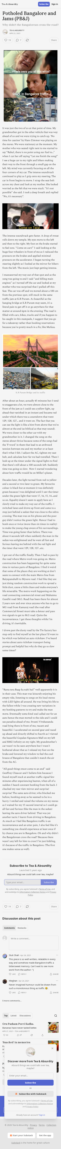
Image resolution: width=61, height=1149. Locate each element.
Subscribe (44, 4)
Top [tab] (6, 1015)
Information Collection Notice (40, 1103)
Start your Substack (23, 1135)
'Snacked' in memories (16, 1042)
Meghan (13, 980)
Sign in (55, 4)
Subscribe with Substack (32, 1093)
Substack (15, 1142)
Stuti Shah (14, 955)
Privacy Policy (32, 1106)
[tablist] (15, 928)
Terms (42, 1125)
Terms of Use (46, 1100)
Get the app (45, 1135)
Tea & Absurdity (16, 30)
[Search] (56, 1016)
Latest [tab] (14, 1015)
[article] (30, 1029)
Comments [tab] (9, 928)
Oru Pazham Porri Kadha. (18, 1023)
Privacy (33, 1125)
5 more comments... (12, 1000)
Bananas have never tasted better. (19, 1027)
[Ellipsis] (57, 955)
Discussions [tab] (25, 1015)
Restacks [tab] (22, 928)
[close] (52, 1048)
